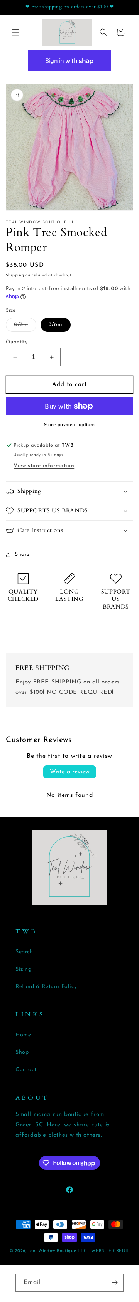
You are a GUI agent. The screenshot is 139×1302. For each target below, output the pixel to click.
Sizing (23, 969)
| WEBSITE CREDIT (108, 1251)
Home (23, 1035)
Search (24, 952)
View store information (44, 466)
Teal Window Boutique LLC (57, 1251)
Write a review (70, 772)
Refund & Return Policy (46, 986)
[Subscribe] (114, 1283)
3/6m (56, 325)
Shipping (15, 275)
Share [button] (22, 554)
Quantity (16, 341)
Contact (25, 1070)
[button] (15, 32)
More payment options (69, 424)
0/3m (25, 326)
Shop (22, 1052)
